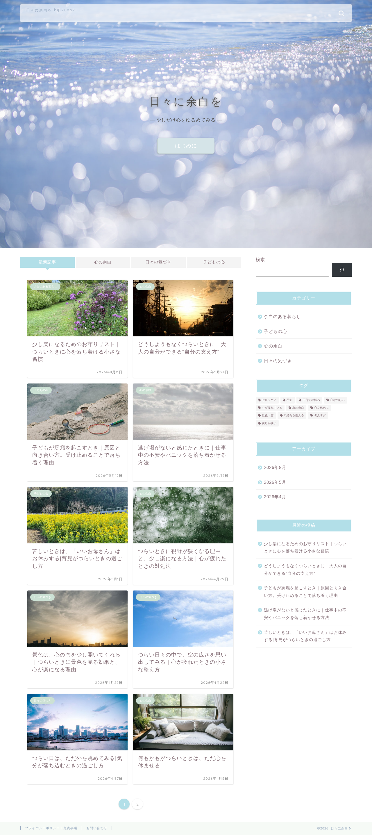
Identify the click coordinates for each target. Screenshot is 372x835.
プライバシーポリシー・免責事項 (51, 828)
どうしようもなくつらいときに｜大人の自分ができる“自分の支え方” (305, 570)
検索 (260, 259)
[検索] (342, 270)
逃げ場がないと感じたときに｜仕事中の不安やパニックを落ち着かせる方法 (305, 614)
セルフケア (269, 400)
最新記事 (47, 262)
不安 (289, 400)
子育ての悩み (311, 400)
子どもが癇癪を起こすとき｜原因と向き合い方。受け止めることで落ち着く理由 (305, 592)
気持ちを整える (294, 415)
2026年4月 (275, 496)
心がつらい (337, 400)
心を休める (321, 407)
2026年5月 (275, 482)
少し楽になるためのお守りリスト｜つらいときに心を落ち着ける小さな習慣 (305, 548)
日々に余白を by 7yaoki (51, 10)
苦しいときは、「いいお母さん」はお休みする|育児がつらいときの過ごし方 (305, 636)
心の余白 (103, 262)
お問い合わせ (96, 828)
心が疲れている (272, 407)
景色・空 (267, 415)
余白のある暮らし (282, 316)
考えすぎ (320, 415)
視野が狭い (269, 423)
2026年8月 (275, 467)
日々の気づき (158, 262)
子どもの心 (214, 262)
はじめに (186, 146)
